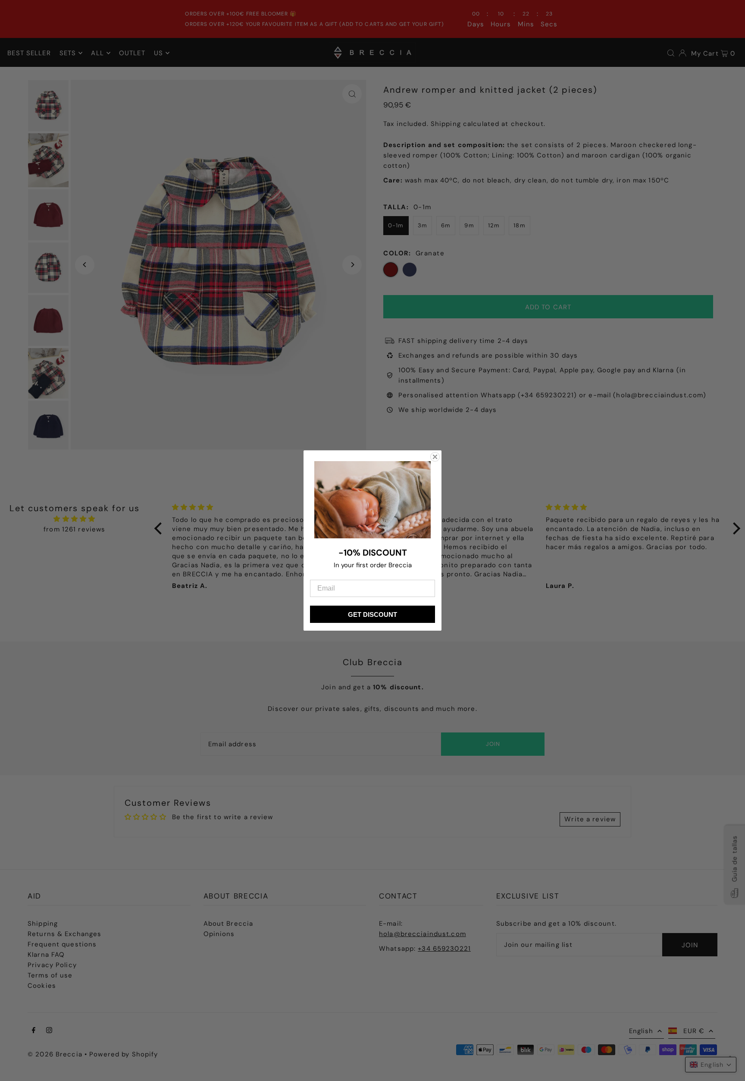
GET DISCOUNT (372, 614)
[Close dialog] (435, 457)
